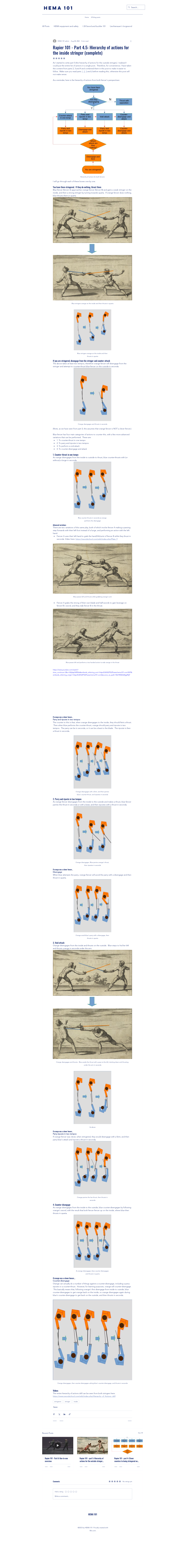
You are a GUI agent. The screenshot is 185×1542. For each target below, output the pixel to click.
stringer (67, 1401)
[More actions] (131, 41)
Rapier (55, 1407)
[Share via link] (70, 1414)
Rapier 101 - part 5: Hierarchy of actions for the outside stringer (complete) (91, 1459)
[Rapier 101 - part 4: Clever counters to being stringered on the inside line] (127, 1445)
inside (76, 1401)
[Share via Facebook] (54, 1414)
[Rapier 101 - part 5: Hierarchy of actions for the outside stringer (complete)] (92, 1445)
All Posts (45, 26)
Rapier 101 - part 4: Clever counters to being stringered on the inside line (126, 1459)
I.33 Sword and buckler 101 (94, 26)
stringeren (57, 1401)
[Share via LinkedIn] (64, 1414)
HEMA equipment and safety (66, 26)
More (112, 26)
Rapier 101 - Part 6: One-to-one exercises (56, 1459)
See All (140, 1433)
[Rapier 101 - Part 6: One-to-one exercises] (57, 1445)
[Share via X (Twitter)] (59, 1414)
